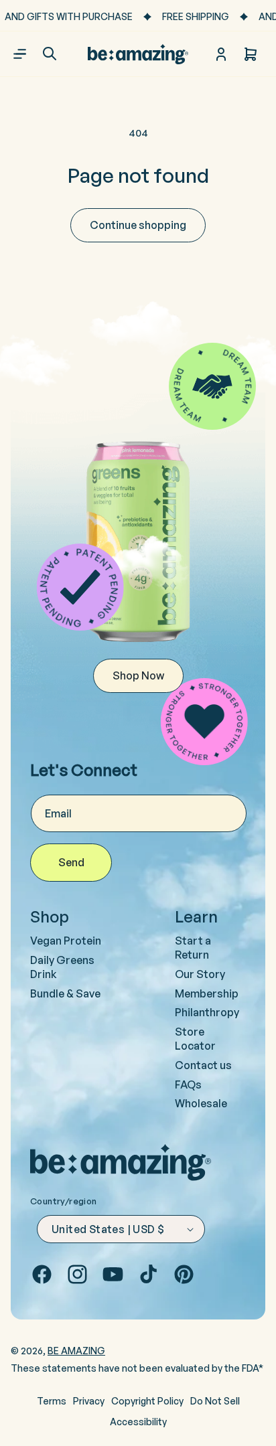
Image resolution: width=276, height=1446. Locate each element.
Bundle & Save (65, 993)
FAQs (188, 1084)
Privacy (89, 1401)
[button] (49, 53)
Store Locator (195, 1038)
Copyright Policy (147, 1401)
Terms (51, 1401)
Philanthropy (207, 1012)
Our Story (200, 974)
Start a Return (193, 947)
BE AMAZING (76, 1350)
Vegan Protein (65, 940)
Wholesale (201, 1103)
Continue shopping (138, 225)
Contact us (203, 1065)
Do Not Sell (215, 1401)
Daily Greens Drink (62, 967)
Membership (206, 993)
